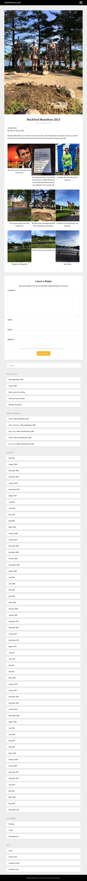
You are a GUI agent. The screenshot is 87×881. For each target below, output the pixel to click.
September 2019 (14, 489)
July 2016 (12, 728)
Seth (10, 419)
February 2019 (13, 533)
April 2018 (12, 596)
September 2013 (14, 810)
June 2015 (12, 785)
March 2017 (12, 678)
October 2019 (13, 483)
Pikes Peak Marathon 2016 (25, 431)
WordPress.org (13, 869)
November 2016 (14, 703)
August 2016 (13, 722)
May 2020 (12, 458)
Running (11, 824)
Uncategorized (13, 836)
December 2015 (14, 772)
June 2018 (12, 584)
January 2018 (13, 615)
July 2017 (12, 653)
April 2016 (12, 747)
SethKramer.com (12, 2)
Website (11, 339)
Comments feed (14, 863)
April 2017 (12, 672)
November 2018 (14, 552)
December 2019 (14, 471)
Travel (11, 830)
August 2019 (13, 496)
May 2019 (12, 515)
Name (10, 320)
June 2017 (12, 659)
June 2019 (12, 508)
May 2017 (12, 665)
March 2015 (12, 797)
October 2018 (13, 559)
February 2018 (13, 609)
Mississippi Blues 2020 (16, 380)
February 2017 (13, 684)
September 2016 (14, 716)
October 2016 (13, 709)
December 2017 (14, 621)
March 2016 (12, 753)
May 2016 (12, 741)
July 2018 (12, 577)
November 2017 (14, 628)
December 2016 (14, 697)
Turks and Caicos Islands (17, 398)
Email (10, 330)
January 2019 (13, 540)
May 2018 (12, 590)
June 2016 (12, 734)
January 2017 (13, 690)
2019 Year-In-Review (15, 405)
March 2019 (12, 527)
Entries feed (13, 857)
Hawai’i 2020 (13, 386)
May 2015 (12, 791)
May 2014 (12, 804)
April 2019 (12, 521)
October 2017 (13, 634)
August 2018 (13, 571)
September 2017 (14, 640)
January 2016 (13, 766)
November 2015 (14, 778)
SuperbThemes (55, 878)
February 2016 (13, 759)
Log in (11, 851)
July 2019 (12, 502)
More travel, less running (17, 392)
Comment (12, 290)
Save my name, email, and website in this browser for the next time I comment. (44, 348)
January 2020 (13, 464)
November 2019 (14, 477)
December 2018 (14, 546)
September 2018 (14, 565)
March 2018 (12, 603)
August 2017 (13, 646)
